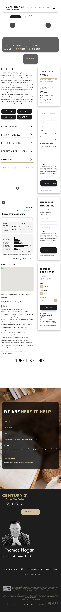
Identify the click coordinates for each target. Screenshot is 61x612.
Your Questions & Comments (46, 143)
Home (2, 351)
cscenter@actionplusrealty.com (41, 569)
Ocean (15, 351)
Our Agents (47, 102)
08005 (25, 351)
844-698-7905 (32, 8)
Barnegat (20, 351)
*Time (41, 136)
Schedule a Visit (53, 113)
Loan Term (43, 276)
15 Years (51, 278)
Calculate (49, 307)
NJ (11, 351)
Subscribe (49, 250)
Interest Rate (43, 297)
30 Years (44, 278)
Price (41, 283)
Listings (7, 351)
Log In (49, 8)
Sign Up (41, 8)
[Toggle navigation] (54, 8)
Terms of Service (48, 190)
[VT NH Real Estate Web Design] (48, 604)
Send (10, 459)
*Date (41, 130)
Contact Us (42, 102)
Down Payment (43, 290)
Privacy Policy (49, 176)
